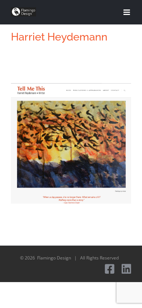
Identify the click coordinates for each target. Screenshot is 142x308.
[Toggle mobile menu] (127, 12)
